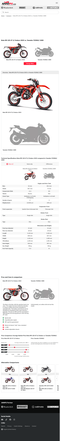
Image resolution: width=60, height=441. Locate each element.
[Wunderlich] (7, 8)
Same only (30, 164)
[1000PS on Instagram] (15, 419)
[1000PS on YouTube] (3, 419)
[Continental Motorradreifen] (22, 8)
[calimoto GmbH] (38, 8)
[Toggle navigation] (57, 3)
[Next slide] (56, 378)
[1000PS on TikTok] (7, 419)
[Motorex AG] (53, 8)
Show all (11, 164)
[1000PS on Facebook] (11, 419)
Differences (49, 164)
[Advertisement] (30, 28)
